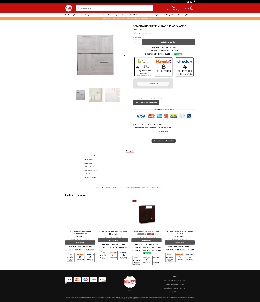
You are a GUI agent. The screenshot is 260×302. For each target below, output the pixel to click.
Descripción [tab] (130, 151)
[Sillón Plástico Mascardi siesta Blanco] (180, 214)
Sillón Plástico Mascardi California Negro (80, 232)
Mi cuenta (160, 10)
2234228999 (175, 284)
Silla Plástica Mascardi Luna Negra (113, 231)
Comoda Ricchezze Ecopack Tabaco (146, 231)
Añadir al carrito (168, 42)
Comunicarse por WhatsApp (146, 103)
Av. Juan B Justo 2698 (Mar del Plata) (174, 280)
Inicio (66, 22)
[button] (189, 8)
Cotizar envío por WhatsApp (164, 141)
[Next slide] (124, 55)
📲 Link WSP (178, 54)
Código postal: (163, 131)
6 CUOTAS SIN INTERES (118, 187)
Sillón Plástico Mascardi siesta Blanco (179, 232)
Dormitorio (81, 22)
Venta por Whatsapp (173, 10)
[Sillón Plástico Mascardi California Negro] (80, 214)
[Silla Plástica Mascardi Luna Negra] (113, 214)
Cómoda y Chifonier (91, 22)
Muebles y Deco (73, 22)
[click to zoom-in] (96, 55)
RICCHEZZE (159, 187)
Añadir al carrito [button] (80, 242)
